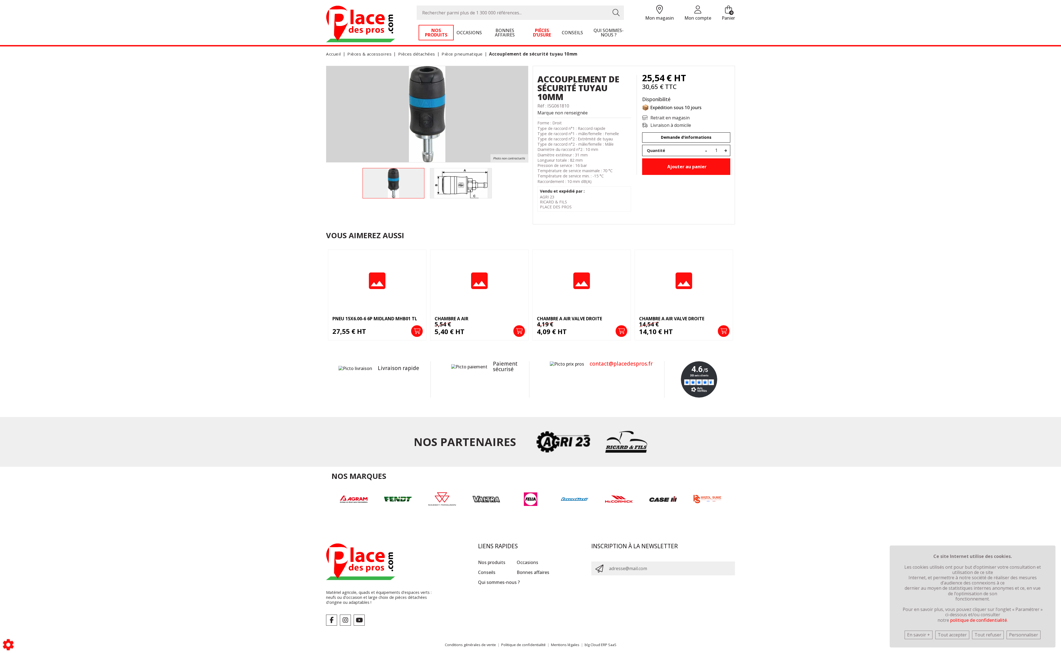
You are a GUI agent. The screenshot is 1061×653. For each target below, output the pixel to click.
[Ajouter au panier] (417, 331)
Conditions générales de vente (470, 644)
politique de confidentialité (978, 620)
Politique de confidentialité (523, 644)
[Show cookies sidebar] (8, 644)
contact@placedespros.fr (621, 363)
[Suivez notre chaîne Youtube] (359, 620)
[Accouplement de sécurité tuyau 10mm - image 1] (393, 183)
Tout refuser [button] (988, 635)
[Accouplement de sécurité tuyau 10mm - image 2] (461, 183)
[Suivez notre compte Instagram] (345, 620)
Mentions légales (565, 644)
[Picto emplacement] (659, 10)
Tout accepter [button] (952, 635)
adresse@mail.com (628, 568)
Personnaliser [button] (1023, 635)
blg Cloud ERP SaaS (600, 644)
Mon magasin (659, 18)
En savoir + (918, 635)
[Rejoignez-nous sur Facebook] (331, 620)
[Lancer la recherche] (616, 13)
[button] (532, 54)
